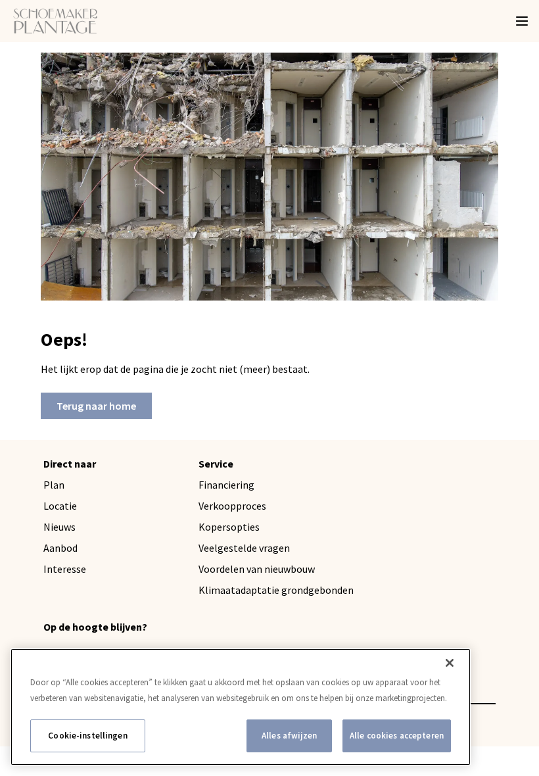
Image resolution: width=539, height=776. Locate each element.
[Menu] (522, 21)
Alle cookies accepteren (397, 735)
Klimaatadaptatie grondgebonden (276, 589)
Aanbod (60, 547)
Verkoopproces (232, 505)
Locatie (60, 505)
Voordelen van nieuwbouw (257, 568)
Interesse (64, 568)
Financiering (226, 484)
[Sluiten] (449, 662)
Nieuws (59, 526)
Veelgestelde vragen (244, 547)
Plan (53, 484)
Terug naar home (96, 405)
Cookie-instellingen (87, 735)
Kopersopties (229, 526)
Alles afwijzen (289, 735)
